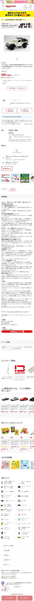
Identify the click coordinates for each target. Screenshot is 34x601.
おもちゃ (5, 10)
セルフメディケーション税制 (8, 576)
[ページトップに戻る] (31, 595)
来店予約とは (27, 124)
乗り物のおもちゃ (14, 10)
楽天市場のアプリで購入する (17, 88)
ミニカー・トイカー (28, 10)
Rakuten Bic (11, 6)
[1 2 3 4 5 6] (15, 100)
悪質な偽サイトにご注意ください (9, 577)
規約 (32, 124)
